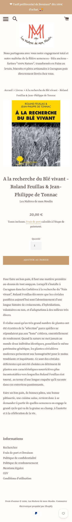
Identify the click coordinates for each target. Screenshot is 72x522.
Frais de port (33, 221)
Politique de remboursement (20, 463)
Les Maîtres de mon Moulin (41, 501)
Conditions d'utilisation (17, 478)
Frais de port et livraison (18, 452)
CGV (5, 473)
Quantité (36, 239)
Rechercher (10, 447)
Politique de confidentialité (19, 458)
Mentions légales (13, 468)
